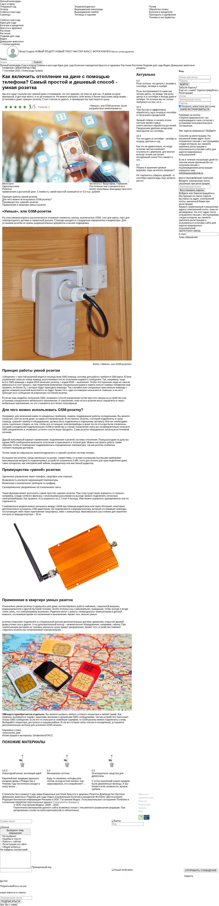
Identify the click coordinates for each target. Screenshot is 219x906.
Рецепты (94, 794)
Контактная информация (27, 799)
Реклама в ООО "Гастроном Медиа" (61, 799)
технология (8, 733)
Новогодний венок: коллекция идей (21, 773)
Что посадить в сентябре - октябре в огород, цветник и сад (156, 140)
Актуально (145, 74)
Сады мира (35, 794)
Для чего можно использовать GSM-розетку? (27, 199)
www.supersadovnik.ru (52, 810)
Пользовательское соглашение (98, 799)
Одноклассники (146, 797)
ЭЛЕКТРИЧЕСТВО (25, 68)
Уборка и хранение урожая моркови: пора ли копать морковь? (155, 169)
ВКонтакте (144, 794)
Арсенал (120, 794)
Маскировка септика (58, 773)
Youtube (142, 808)
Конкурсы (74, 802)
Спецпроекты (60, 802)
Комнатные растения (54, 794)
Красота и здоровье (77, 794)
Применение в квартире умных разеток (24, 205)
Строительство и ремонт (15, 794)
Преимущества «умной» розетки (20, 202)
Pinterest (143, 801)
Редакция (7, 799)
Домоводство (107, 794)
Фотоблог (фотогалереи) (108, 797)
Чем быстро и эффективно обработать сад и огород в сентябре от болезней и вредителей (156, 112)
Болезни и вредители (83, 797)
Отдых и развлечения (58, 797)
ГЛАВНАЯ (8, 68)
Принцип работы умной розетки (19, 197)
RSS (141, 811)
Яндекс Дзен (145, 804)
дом (18, 733)
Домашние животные (14, 797)
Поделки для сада (36, 797)
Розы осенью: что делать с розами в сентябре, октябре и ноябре (156, 84)
